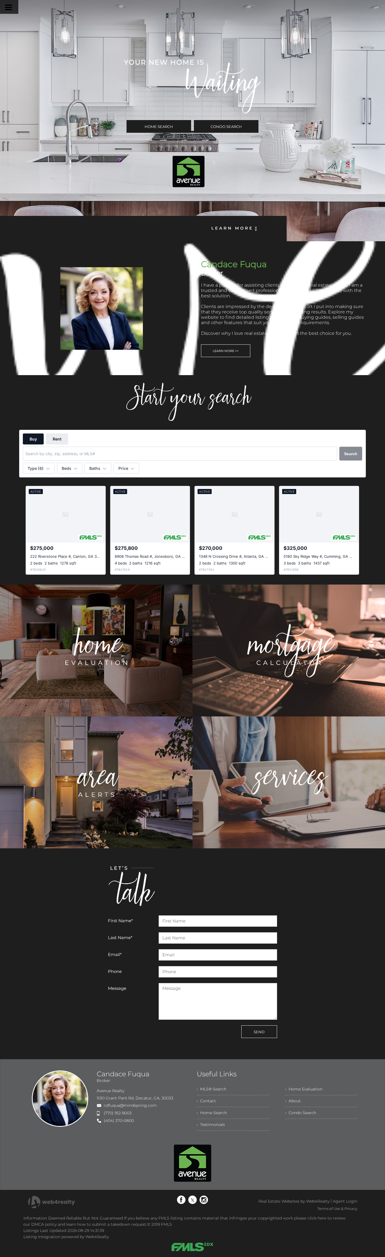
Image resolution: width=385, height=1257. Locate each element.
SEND (259, 1032)
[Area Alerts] (96, 783)
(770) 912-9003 (118, 1113)
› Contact (206, 1100)
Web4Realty (97, 1236)
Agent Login (345, 1201)
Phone (115, 971)
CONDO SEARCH (226, 126)
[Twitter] (192, 1200)
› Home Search (212, 1112)
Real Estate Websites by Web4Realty (293, 1201)
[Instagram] (204, 1200)
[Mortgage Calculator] (289, 651)
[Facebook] (181, 1200)
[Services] (289, 783)
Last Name (120, 937)
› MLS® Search (211, 1089)
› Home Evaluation (303, 1089)
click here (316, 1218)
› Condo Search (300, 1112)
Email (115, 954)
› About (293, 1100)
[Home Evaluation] (96, 651)
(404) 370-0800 (119, 1120)
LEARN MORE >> (225, 351)
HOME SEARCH (159, 126)
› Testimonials (211, 1124)
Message (117, 988)
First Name (120, 920)
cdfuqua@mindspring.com (130, 1105)
